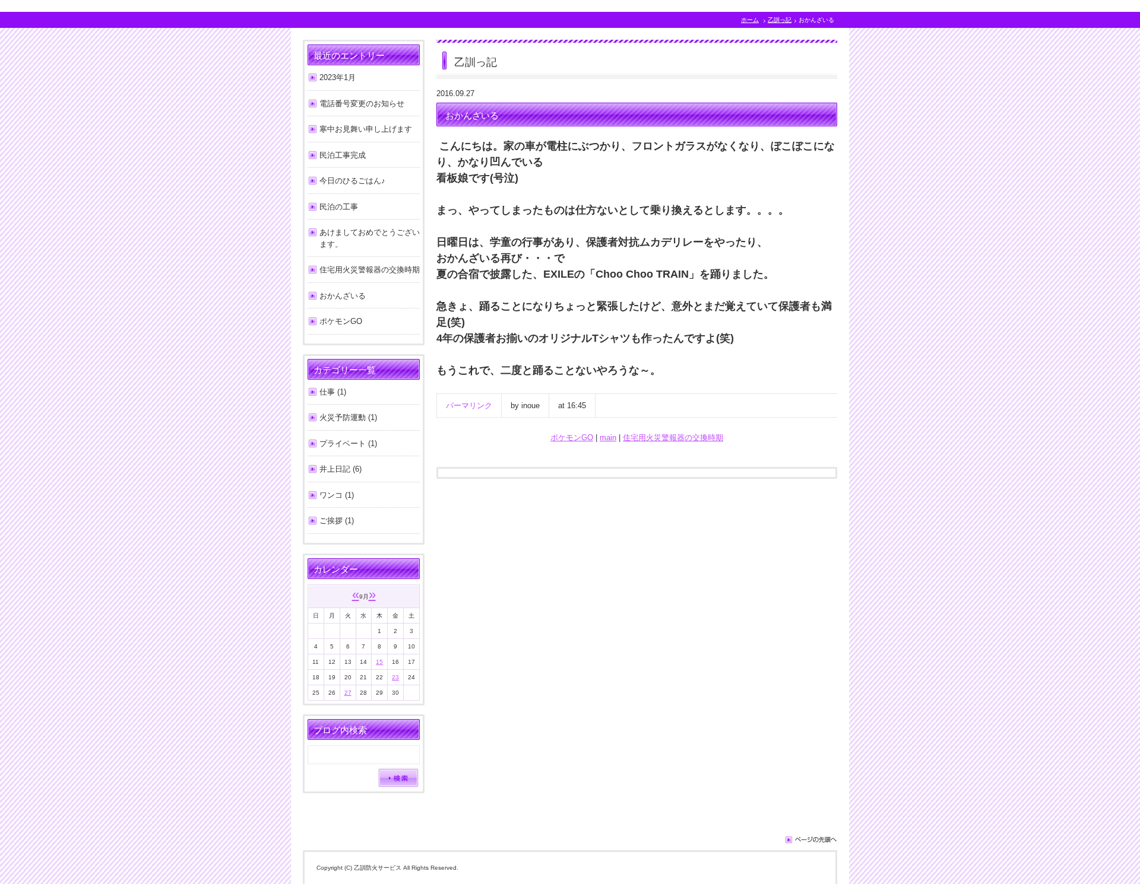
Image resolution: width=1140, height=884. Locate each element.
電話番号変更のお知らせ (361, 103)
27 (348, 692)
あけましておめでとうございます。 (369, 238)
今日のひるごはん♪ (352, 180)
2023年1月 (337, 77)
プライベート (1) (348, 443)
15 (379, 662)
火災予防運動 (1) (348, 417)
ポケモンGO (571, 437)
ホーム (750, 20)
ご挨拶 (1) (336, 520)
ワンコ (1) (336, 495)
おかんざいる (342, 295)
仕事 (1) (332, 391)
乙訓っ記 (779, 20)
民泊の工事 (338, 206)
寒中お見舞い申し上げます (365, 129)
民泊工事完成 (342, 155)
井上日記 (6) (340, 469)
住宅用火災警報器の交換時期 (673, 437)
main (608, 437)
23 (395, 677)
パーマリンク (469, 405)
